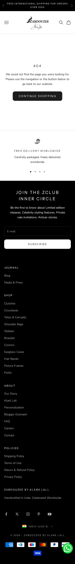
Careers (9, 428)
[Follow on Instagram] (28, 514)
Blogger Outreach (15, 414)
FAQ (7, 421)
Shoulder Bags (13, 324)
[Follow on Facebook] (6, 514)
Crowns (9, 345)
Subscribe (37, 244)
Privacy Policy (13, 477)
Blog (7, 276)
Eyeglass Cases (14, 352)
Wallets (9, 331)
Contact (9, 435)
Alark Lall (10, 401)
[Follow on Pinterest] (39, 514)
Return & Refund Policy (19, 470)
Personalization (14, 407)
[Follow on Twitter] (17, 514)
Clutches (9, 303)
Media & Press (13, 283)
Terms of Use (12, 463)
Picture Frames (14, 366)
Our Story (10, 394)
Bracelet (9, 338)
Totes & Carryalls (15, 317)
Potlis (8, 373)
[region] (37, 152)
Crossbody (11, 310)
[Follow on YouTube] (50, 514)
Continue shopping (37, 96)
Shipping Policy (14, 456)
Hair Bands (11, 359)
